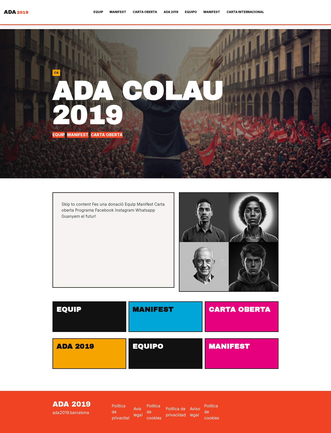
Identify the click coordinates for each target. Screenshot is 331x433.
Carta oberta (145, 12)
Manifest (118, 12)
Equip (98, 12)
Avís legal (138, 411)
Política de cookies (154, 412)
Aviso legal (195, 411)
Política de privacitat (120, 412)
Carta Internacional (245, 12)
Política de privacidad (176, 411)
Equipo (191, 12)
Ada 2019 (171, 12)
